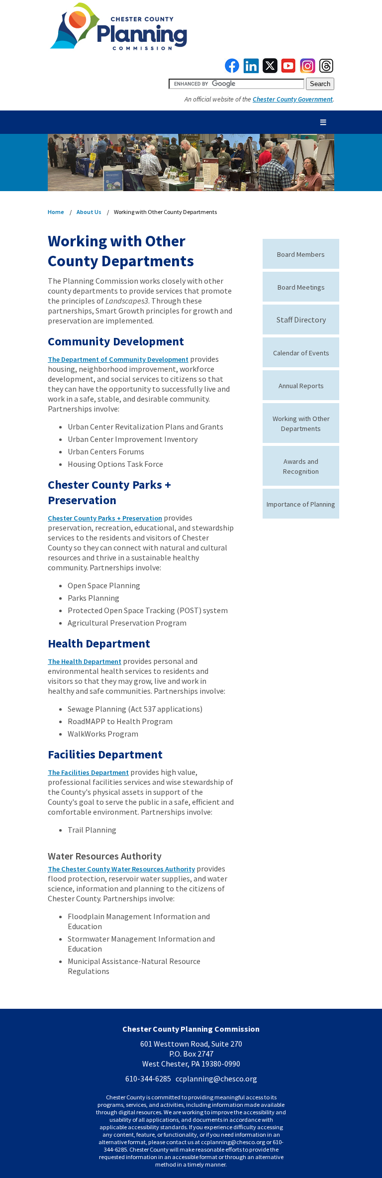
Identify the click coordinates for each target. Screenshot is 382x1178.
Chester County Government (293, 99)
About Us (89, 211)
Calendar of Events (301, 352)
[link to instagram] (307, 70)
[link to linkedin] (251, 70)
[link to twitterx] (270, 70)
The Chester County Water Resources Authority (121, 868)
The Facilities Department (88, 772)
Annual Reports (301, 385)
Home (56, 211)
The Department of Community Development (118, 359)
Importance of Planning (301, 504)
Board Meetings (301, 287)
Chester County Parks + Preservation (105, 518)
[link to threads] (326, 70)
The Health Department (84, 661)
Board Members (301, 254)
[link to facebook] (232, 70)
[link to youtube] (288, 70)
